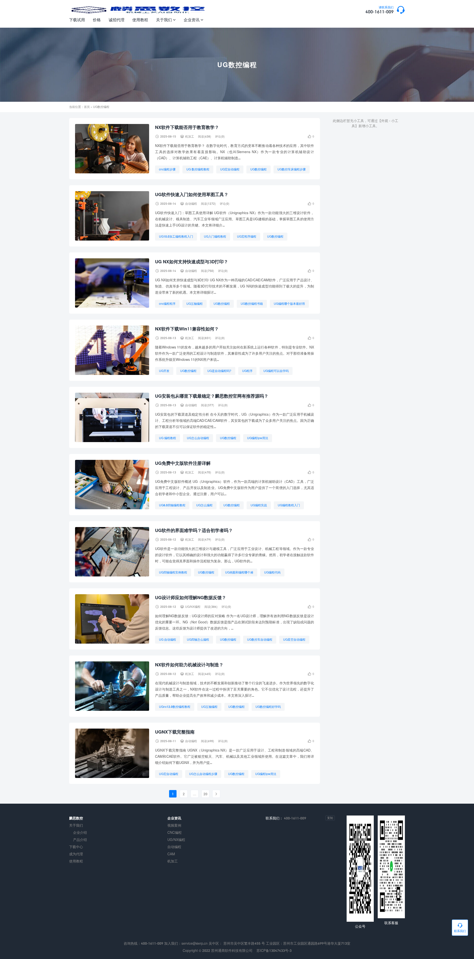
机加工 (189, 136)
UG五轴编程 (194, 304)
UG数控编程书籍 (252, 304)
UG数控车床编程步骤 (291, 169)
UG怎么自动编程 (198, 438)
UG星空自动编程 (294, 639)
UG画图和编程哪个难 (239, 572)
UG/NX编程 (192, 607)
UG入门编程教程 (215, 236)
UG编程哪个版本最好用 (289, 304)
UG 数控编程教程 (197, 169)
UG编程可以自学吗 (276, 371)
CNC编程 (174, 832)
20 (205, 794)
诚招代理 (116, 19)
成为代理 (76, 854)
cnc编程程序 (167, 304)
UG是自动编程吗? (219, 371)
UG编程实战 (259, 505)
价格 (97, 19)
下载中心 (76, 847)
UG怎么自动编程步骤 (203, 774)
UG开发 (164, 371)
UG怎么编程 (204, 505)
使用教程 (140, 19)
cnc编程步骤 (167, 169)
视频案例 (174, 825)
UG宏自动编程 (229, 169)
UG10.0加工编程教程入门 (176, 236)
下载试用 (77, 19)
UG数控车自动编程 (259, 639)
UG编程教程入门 (289, 505)
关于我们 (166, 19)
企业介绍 (80, 832)
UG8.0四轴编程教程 (172, 505)
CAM (171, 854)
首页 (87, 107)
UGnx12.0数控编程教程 (174, 707)
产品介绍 (80, 839)
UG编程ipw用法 (257, 438)
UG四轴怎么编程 (198, 639)
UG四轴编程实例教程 (173, 572)
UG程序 (247, 371)
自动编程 (191, 203)
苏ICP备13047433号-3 (274, 950)
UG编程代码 (272, 572)
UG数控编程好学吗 (268, 707)
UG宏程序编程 (246, 236)
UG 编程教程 (167, 438)
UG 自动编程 (167, 639)
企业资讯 (193, 19)
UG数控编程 (258, 169)
